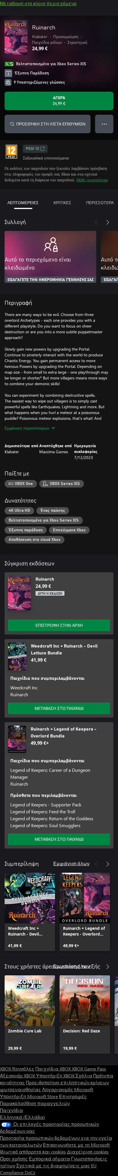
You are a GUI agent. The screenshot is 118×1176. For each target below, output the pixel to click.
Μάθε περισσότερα (92, 179)
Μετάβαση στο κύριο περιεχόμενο (38, 3)
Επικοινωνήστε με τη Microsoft (76, 1145)
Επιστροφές (73, 1096)
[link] (30, 912)
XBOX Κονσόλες (17, 1069)
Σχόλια (84, 1075)
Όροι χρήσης (14, 1159)
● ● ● (104, 123)
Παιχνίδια (11, 1110)
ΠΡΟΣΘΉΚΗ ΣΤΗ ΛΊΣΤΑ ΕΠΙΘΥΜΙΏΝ (50, 124)
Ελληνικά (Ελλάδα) (22, 1117)
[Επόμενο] (107, 222)
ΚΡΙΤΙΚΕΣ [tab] (62, 202)
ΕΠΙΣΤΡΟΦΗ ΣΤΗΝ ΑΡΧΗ (59, 625)
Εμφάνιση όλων (71, 863)
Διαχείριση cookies (88, 1152)
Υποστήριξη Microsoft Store (29, 1096)
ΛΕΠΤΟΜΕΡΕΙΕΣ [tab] (23, 202)
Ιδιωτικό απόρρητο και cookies (33, 1152)
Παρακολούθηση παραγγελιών (35, 1103)
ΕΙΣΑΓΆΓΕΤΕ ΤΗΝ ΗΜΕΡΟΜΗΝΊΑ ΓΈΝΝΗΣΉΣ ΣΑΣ (50, 280)
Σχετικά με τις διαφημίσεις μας (53, 1165)
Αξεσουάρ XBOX (18, 1075)
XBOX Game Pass (89, 1069)
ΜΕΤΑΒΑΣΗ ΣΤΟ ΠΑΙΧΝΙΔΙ (59, 708)
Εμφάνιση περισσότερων (27, 428)
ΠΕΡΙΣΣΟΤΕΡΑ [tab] (100, 202)
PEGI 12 (32, 149)
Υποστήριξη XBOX (56, 1075)
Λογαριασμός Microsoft (67, 1089)
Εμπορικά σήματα (49, 1159)
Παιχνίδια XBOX (54, 1069)
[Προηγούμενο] (96, 222)
